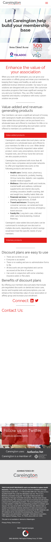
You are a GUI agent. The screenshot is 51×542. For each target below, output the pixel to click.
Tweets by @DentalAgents (16, 435)
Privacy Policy (6, 522)
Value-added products (15, 135)
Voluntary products (14, 240)
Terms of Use (16, 522)
